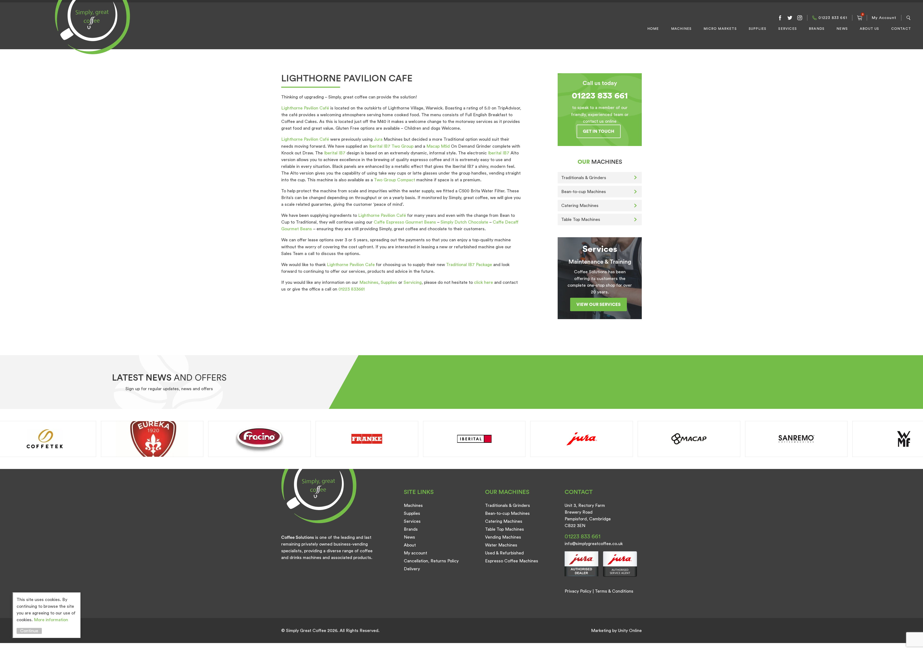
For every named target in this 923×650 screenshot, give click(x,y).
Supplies (758, 28)
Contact (901, 28)
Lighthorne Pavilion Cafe (351, 264)
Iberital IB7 (334, 153)
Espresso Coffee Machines (511, 561)
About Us (869, 28)
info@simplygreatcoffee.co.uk (594, 543)
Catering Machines (580, 205)
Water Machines (501, 545)
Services (787, 28)
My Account (884, 18)
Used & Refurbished (504, 553)
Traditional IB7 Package (469, 264)
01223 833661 (351, 289)
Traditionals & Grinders (583, 178)
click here (483, 282)
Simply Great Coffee (91, 32)
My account (415, 553)
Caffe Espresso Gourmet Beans (405, 222)
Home (653, 28)
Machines (681, 28)
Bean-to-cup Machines (583, 191)
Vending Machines (503, 537)
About (410, 545)
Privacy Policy (578, 591)
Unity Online (630, 630)
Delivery (412, 569)
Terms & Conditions (614, 591)
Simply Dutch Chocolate (464, 222)
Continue (29, 631)
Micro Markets (720, 28)
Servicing (413, 282)
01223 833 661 (832, 18)
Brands (816, 28)
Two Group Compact (394, 180)
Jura (379, 139)
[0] (859, 18)
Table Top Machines (580, 219)
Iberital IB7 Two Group (391, 146)
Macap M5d (438, 146)
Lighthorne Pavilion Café (305, 108)
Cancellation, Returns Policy (431, 561)
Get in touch (598, 131)
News (842, 28)
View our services (598, 304)
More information (51, 620)
